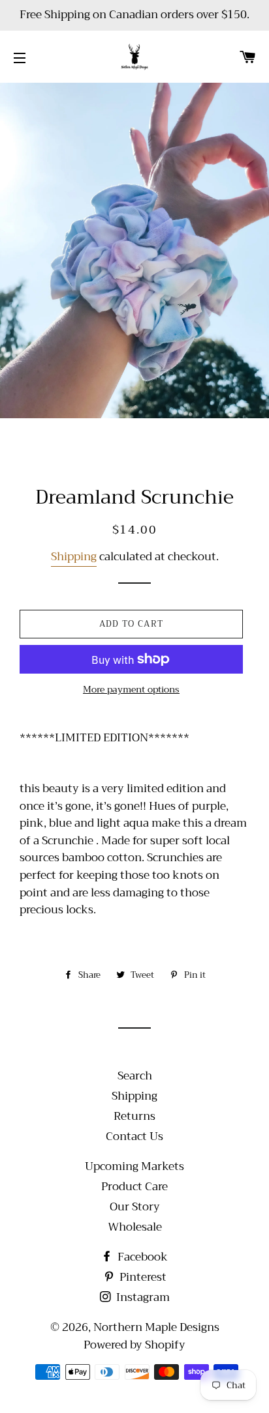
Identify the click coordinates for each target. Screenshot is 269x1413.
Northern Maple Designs (156, 1327)
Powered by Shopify (134, 1344)
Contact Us (134, 1136)
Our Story (135, 1206)
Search (135, 1075)
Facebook (141, 1257)
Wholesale (135, 1227)
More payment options (131, 690)
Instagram (142, 1297)
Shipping (74, 556)
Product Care (134, 1186)
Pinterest (141, 1277)
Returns (134, 1116)
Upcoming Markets (134, 1166)
